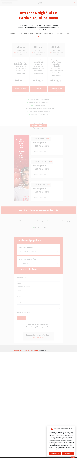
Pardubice (36, 350)
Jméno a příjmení (21, 277)
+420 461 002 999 (38, 337)
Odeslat (21, 318)
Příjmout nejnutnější (55, 453)
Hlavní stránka (17, 350)
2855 (30, 29)
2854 (27, 29)
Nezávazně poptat (21, 88)
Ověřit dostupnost (27, 350)
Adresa (19, 283)
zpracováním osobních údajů (30, 314)
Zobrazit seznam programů (40, 151)
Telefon (19, 290)
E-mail (19, 296)
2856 (33, 29)
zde (70, 449)
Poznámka (20, 303)
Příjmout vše (67, 453)
